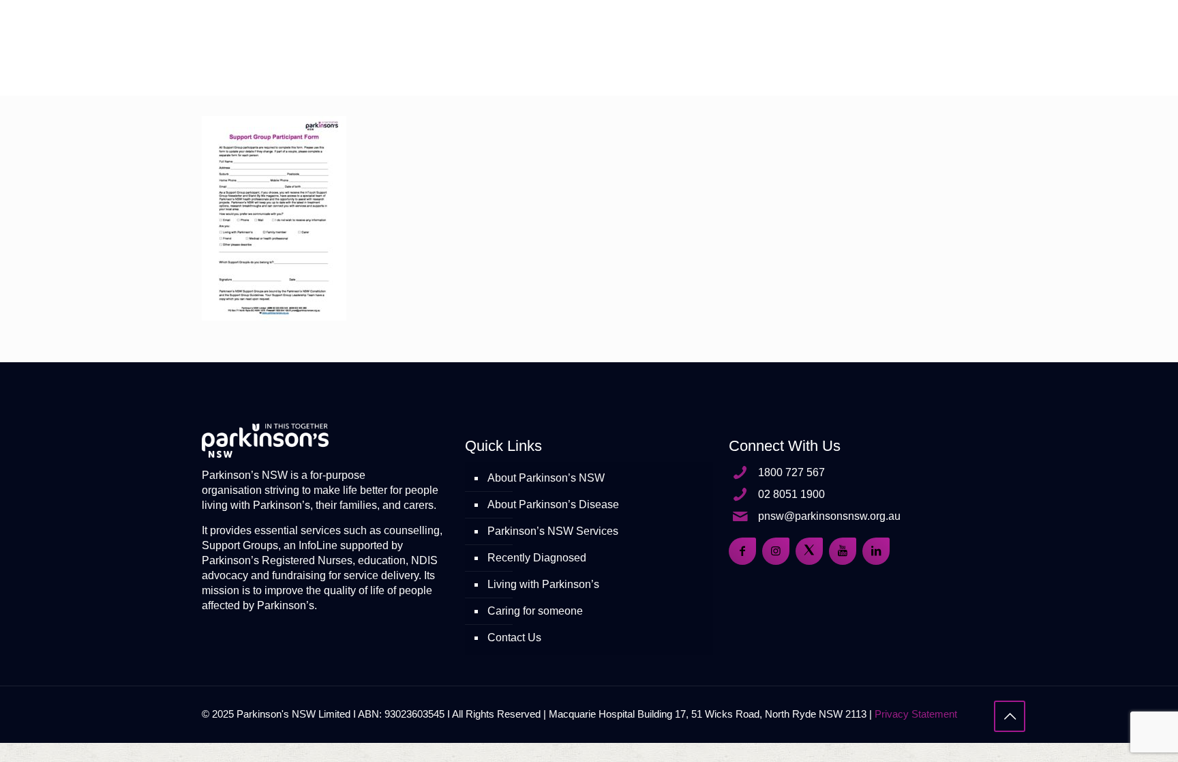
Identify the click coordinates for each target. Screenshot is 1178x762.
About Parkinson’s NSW (546, 478)
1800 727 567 (791, 472)
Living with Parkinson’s (543, 584)
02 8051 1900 (791, 494)
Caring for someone (535, 611)
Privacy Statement (916, 714)
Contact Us (514, 637)
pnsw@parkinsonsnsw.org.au (829, 516)
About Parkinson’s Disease (553, 504)
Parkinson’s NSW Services (552, 531)
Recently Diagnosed (536, 557)
